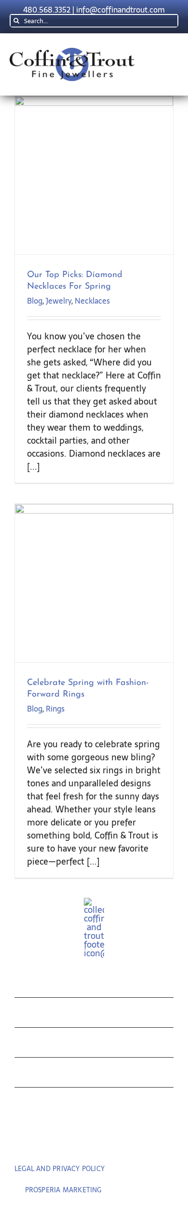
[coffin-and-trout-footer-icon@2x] (94, 902)
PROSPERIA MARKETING (63, 1190)
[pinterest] (94, 1141)
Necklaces (92, 300)
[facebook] (73, 1141)
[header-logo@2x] (72, 52)
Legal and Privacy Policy (59, 1168)
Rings (55, 708)
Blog (34, 300)
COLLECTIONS (60, 984)
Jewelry (58, 300)
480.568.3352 (46, 9)
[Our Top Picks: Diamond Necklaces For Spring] (94, 175)
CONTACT (44, 1104)
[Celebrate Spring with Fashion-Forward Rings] (94, 583)
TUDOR (36, 1044)
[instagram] (114, 1141)
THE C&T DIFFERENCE (83, 1074)
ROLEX (35, 1014)
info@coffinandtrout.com (120, 9)
